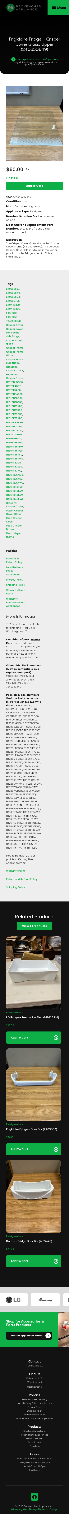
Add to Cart (34, 186)
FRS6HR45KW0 (15, 499)
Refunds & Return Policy (14, 560)
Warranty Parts (15, 871)
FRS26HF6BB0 (14, 410)
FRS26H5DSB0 (14, 398)
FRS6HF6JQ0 (13, 463)
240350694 (13, 297)
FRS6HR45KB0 (14, 491)
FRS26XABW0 (14, 435)
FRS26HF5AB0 (14, 406)
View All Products (34, 926)
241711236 (11, 313)
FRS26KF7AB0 (14, 418)
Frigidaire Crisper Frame (15, 376)
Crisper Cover (14, 325)
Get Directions (34, 1387)
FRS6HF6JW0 (13, 471)
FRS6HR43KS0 (14, 487)
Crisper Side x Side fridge (14, 361)
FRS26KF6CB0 (14, 414)
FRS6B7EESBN (14, 443)
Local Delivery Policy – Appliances (14, 571)
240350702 (13, 301)
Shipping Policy (15, 585)
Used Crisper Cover (14, 520)
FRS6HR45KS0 (14, 495)
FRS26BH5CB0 (14, 382)
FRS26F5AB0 (13, 390)
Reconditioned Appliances (34, 1435)
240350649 (13, 293)
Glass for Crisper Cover (14, 505)
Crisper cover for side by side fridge (14, 333)
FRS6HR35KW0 (14, 483)
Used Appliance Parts (28, 59)
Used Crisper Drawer (14, 527)
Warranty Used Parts (15, 592)
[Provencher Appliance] (24, 7)
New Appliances (34, 1438)
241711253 (11, 317)
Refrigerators (50, 59)
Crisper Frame (15, 348)
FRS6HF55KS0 (14, 455)
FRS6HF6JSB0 (14, 467)
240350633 (12, 289)
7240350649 (13, 321)
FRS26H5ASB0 (14, 394)
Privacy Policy (14, 580)
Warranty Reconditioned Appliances (15, 602)
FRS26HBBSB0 (14, 402)
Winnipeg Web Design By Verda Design (34, 1509)
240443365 (13, 309)
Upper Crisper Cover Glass (14, 512)
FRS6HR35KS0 (14, 479)
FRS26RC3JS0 (14, 431)
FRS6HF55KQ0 (14, 451)
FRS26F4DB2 (13, 386)
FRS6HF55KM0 (14, 447)
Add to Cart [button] (19, 1037)
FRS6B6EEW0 (13, 439)
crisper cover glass (14, 342)
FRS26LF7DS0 (14, 427)
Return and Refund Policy (21, 879)
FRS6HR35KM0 (14, 475)
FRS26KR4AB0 (14, 423)
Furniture (34, 1446)
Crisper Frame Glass (15, 353)
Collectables (34, 1442)
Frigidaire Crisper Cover (14, 369)
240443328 (13, 305)
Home (13, 59)
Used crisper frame (13, 535)
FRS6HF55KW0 (14, 459)
